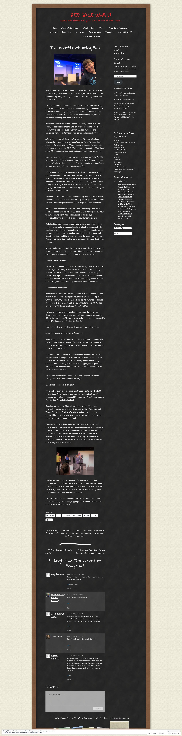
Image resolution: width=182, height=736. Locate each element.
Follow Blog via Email (122, 61)
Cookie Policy (38, 732)
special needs (99, 533)
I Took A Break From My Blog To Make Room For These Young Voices (126, 194)
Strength (109, 32)
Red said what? (74, 530)
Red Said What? (91, 15)
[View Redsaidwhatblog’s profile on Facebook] (114, 53)
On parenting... (86, 533)
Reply (69, 589)
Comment (98, 708)
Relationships (95, 32)
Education (66, 32)
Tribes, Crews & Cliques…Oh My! (59, 551)
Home (55, 28)
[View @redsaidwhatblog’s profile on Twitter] (117, 53)
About (102, 28)
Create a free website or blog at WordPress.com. (72, 717)
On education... (74, 533)
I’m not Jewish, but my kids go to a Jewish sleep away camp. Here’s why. (127, 209)
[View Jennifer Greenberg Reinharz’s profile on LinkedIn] (123, 53)
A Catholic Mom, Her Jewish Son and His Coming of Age (90, 551)
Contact (54, 32)
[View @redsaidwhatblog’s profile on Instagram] (119, 53)
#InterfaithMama (69, 28)
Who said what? (125, 32)
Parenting (79, 32)
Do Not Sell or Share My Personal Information (111, 717)
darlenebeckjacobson (57, 615)
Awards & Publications (119, 28)
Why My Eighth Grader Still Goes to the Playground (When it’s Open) (127, 187)
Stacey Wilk (56, 636)
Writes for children (91, 36)
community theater (58, 230)
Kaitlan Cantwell (55, 657)
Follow (118, 82)
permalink (81, 535)
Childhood (63, 533)
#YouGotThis (89, 28)
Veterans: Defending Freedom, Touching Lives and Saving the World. (126, 201)
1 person (76, 584)
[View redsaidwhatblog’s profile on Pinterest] (121, 53)
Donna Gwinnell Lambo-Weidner (57, 597)
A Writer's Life (52, 533)
